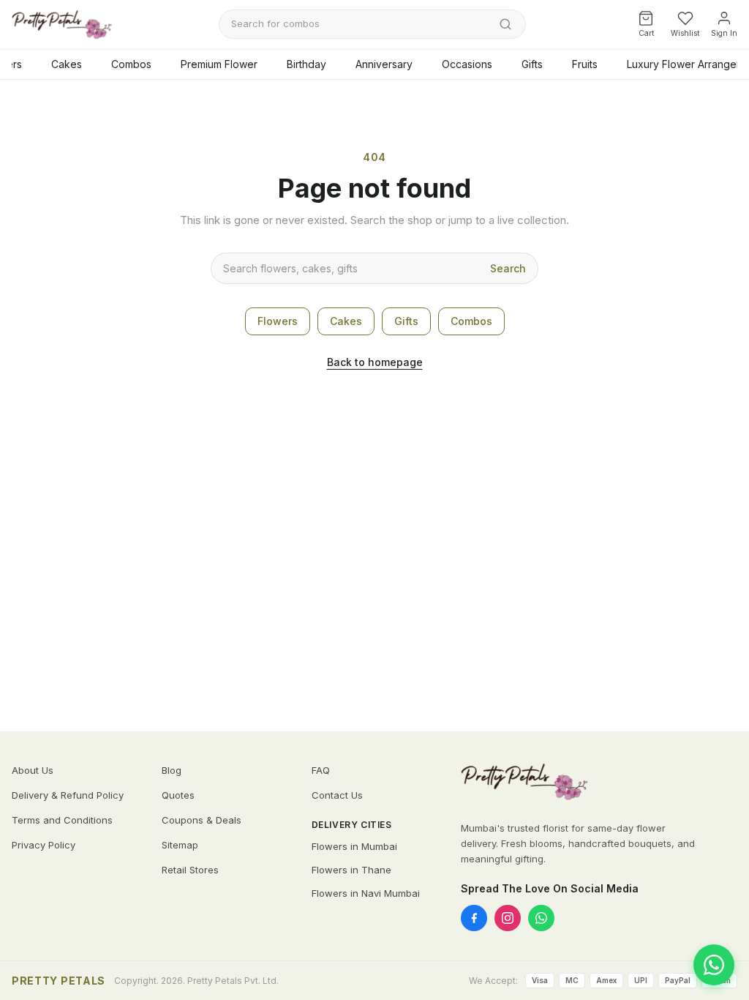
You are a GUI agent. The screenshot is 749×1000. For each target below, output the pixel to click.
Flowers (277, 321)
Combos (131, 64)
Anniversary (384, 64)
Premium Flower (219, 64)
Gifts (532, 64)
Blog (171, 770)
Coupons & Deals (201, 820)
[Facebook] (474, 918)
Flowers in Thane (351, 870)
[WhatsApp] (541, 918)
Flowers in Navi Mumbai (366, 893)
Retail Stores (190, 870)
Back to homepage (375, 362)
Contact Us (337, 795)
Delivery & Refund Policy (68, 795)
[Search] (505, 24)
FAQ (321, 770)
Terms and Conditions (62, 820)
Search (508, 268)
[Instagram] (507, 918)
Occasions (467, 64)
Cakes (66, 64)
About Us (32, 770)
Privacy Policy (43, 845)
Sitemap (180, 845)
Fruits (585, 64)
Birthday (306, 64)
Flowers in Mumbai (354, 846)
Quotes (178, 795)
